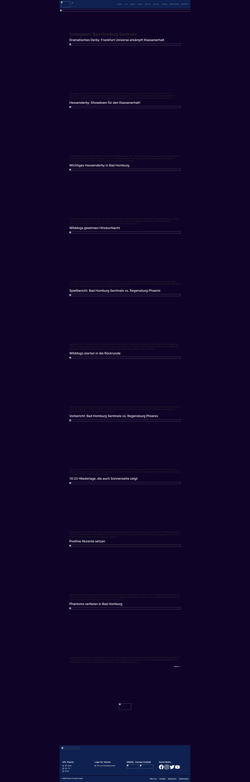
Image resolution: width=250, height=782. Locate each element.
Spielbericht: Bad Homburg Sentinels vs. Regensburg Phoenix (115, 290)
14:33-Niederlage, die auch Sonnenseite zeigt (103, 478)
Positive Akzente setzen (87, 541)
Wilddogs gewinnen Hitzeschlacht (94, 228)
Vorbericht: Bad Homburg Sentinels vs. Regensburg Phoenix (113, 416)
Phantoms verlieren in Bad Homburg (95, 604)
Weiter (177, 666)
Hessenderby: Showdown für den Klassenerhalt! (104, 103)
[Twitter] (172, 767)
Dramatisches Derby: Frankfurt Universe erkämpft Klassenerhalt (116, 40)
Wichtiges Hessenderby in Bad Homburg (99, 165)
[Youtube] (177, 767)
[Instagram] (166, 767)
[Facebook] (161, 767)
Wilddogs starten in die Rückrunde (95, 353)
